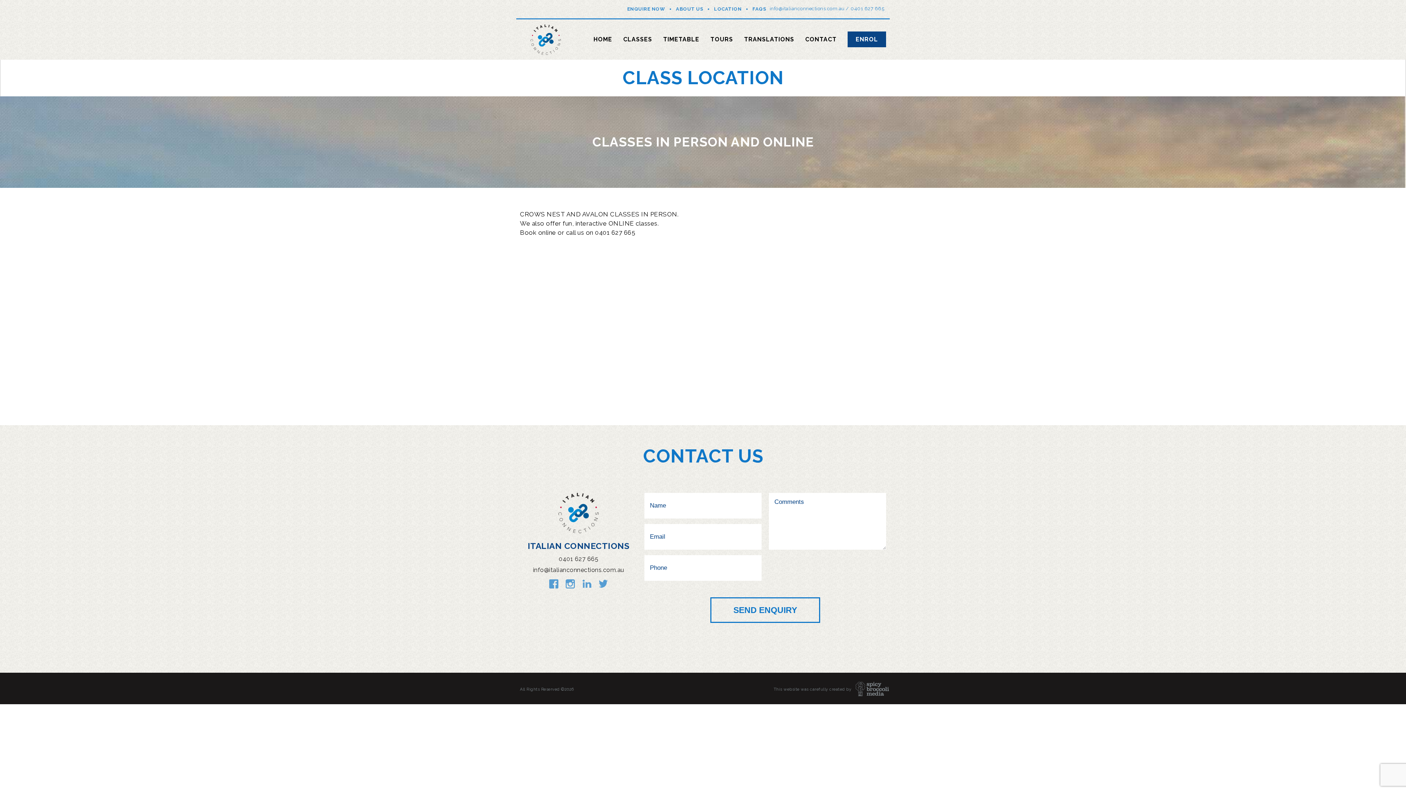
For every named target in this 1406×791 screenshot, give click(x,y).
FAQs (759, 9)
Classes (637, 39)
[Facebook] (553, 583)
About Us (689, 9)
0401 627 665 (867, 8)
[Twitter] (603, 583)
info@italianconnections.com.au (578, 570)
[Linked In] (586, 583)
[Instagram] (570, 583)
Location (727, 9)
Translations (769, 39)
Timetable (681, 39)
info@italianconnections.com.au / (809, 8)
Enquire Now (646, 9)
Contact (821, 39)
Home (603, 39)
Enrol (867, 39)
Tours (721, 39)
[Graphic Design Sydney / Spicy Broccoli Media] (868, 689)
